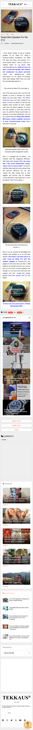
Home (2, 34)
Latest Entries (9, 593)
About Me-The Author (12, 582)
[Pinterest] (25, 720)
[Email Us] (27, 724)
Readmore (5, 504)
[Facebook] (3, 720)
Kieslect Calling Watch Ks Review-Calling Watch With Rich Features (15, 348)
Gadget (7, 34)
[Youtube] (20, 720)
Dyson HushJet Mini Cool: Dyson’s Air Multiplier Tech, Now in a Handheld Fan (19, 637)
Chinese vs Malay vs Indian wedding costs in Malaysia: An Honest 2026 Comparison (16, 539)
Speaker (12, 34)
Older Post (16, 425)
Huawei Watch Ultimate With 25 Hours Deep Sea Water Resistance (15, 410)
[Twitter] (11, 720)
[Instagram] (7, 720)
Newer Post (16, 421)
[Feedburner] (16, 720)
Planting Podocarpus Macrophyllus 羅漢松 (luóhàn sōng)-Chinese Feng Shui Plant (16, 559)
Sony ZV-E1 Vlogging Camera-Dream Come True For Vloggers (16, 379)
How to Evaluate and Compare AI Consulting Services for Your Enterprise (18, 617)
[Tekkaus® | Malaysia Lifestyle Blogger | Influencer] (15, 4)
